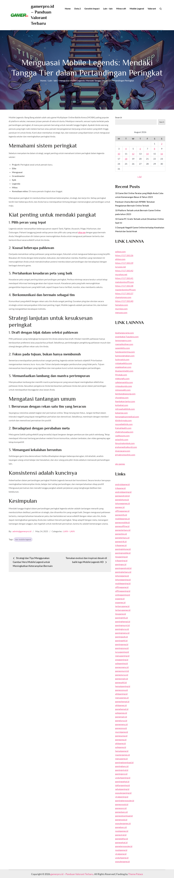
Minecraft (121, 8)
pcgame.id (120, 598)
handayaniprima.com (125, 351)
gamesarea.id (121, 735)
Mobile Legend (137, 8)
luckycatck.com (122, 359)
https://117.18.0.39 (124, 263)
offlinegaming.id (122, 591)
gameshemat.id (122, 701)
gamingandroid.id (123, 568)
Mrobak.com (121, 374)
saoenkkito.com (122, 348)
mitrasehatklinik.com (125, 409)
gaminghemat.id (122, 621)
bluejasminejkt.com (124, 371)
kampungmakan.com (124, 355)
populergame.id (122, 861)
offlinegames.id (122, 511)
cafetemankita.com (124, 382)
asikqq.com (120, 251)
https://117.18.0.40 (124, 301)
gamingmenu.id (122, 633)
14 (147, 153)
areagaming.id (121, 659)
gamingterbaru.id (123, 572)
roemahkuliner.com (124, 344)
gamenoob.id (121, 819)
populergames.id (123, 823)
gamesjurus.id (121, 675)
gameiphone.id (122, 499)
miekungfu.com (122, 378)
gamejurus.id (121, 720)
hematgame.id (121, 751)
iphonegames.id (122, 503)
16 (161, 153)
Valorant (152, 8)
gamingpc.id (120, 564)
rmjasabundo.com (123, 386)
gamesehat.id (121, 842)
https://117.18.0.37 (124, 293)
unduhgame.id (121, 857)
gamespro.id (121, 808)
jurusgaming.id (122, 652)
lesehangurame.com (124, 332)
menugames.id (122, 697)
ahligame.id (120, 743)
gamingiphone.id (123, 549)
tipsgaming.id (121, 556)
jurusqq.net (120, 266)
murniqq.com (121, 308)
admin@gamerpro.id (22, 531)
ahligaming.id (121, 694)
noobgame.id (121, 850)
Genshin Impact (92, 8)
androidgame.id (122, 484)
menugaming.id (122, 655)
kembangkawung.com (125, 393)
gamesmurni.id (122, 671)
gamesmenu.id (122, 667)
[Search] (161, 8)
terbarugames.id (122, 610)
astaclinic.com (121, 439)
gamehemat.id (121, 709)
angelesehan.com (123, 367)
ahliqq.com (120, 259)
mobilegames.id (122, 518)
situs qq (81, 232)
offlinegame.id (121, 587)
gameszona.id (121, 690)
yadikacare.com (122, 435)
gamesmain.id (121, 678)
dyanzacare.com (122, 451)
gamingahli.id (121, 640)
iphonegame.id (122, 575)
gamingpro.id (121, 774)
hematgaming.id (122, 686)
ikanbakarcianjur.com (125, 401)
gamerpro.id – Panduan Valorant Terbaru (71, 874)
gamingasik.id (121, 636)
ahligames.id (121, 705)
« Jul (139, 176)
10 (119, 153)
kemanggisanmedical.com (127, 416)
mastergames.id (122, 755)
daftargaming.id (122, 785)
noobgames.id (121, 831)
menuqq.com (121, 312)
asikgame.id (120, 747)
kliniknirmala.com (123, 420)
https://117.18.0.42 (124, 270)
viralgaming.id (121, 796)
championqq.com (123, 297)
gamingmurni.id (122, 625)
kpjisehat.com (121, 405)
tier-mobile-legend (23, 539)
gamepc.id (120, 507)
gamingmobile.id (122, 553)
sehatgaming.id (122, 789)
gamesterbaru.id (122, 530)
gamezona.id (121, 728)
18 (126, 158)
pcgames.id (120, 602)
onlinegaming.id (122, 594)
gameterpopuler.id (123, 846)
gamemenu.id (121, 724)
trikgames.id (121, 545)
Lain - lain (69, 531)
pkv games (120, 464)
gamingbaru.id (121, 766)
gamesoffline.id (122, 526)
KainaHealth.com (123, 428)
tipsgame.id (120, 614)
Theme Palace (135, 874)
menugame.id (121, 758)
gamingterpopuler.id (124, 800)
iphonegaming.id (123, 579)
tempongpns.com (123, 340)
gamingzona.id (122, 648)
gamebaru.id (121, 827)
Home (68, 8)
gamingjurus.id (122, 629)
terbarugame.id (122, 606)
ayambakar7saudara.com (127, 336)
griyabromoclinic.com (125, 454)
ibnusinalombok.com (125, 443)
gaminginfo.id (121, 617)
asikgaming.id (121, 663)
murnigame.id (121, 732)
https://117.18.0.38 (124, 286)
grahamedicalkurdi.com (126, 447)
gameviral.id (120, 835)
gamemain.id (121, 716)
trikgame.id (120, 488)
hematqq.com (121, 305)
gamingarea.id (121, 644)
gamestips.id (121, 534)
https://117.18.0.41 (124, 278)
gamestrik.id (121, 541)
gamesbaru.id (121, 812)
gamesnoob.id (121, 804)
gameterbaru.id (122, 537)
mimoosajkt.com (122, 390)
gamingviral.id (121, 770)
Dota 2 (77, 8)
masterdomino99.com (125, 289)
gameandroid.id (122, 495)
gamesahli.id (121, 682)
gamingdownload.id (124, 762)
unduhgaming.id (122, 777)
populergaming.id (123, 793)
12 (133, 153)
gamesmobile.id (122, 522)
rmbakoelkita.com (123, 363)
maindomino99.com (124, 282)
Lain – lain (108, 8)
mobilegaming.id (122, 583)
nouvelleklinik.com (124, 424)
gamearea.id (120, 739)
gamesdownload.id (124, 815)
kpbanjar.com (121, 412)
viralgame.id (120, 854)
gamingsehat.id (122, 781)
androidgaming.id (123, 492)
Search (118, 117)
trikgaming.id (121, 560)
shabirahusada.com (124, 431)
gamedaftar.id (121, 838)
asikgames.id (121, 713)
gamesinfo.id (121, 514)
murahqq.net (121, 274)
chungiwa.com (121, 397)
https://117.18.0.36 (124, 255)
